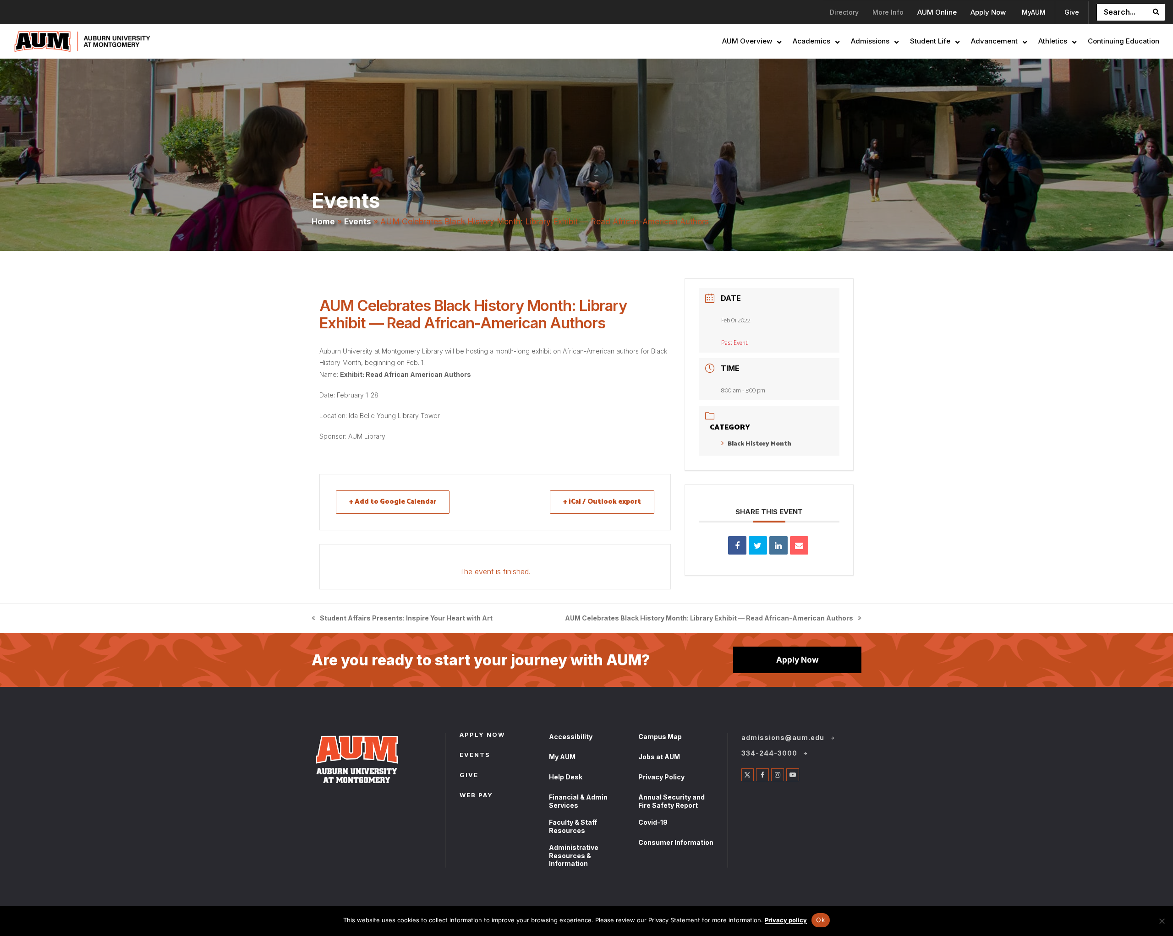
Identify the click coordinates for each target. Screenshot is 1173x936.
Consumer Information (675, 842)
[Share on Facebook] (737, 545)
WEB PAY (476, 796)
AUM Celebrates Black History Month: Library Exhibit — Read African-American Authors (709, 619)
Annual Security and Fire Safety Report (671, 801)
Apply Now (797, 659)
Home (323, 221)
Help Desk (565, 777)
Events (357, 221)
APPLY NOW (482, 735)
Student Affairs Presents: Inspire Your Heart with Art (402, 619)
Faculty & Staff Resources (573, 826)
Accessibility (570, 736)
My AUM (562, 757)
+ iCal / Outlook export (602, 501)
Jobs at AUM (659, 757)
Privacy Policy (661, 777)
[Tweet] (758, 545)
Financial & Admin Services (578, 801)
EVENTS (475, 755)
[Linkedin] (778, 545)
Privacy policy (786, 920)
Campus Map (660, 736)
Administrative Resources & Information (573, 855)
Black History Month (759, 444)
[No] (1161, 920)
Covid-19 (653, 822)
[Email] (799, 545)
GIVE (469, 775)
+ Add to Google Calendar (392, 501)
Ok (820, 920)
